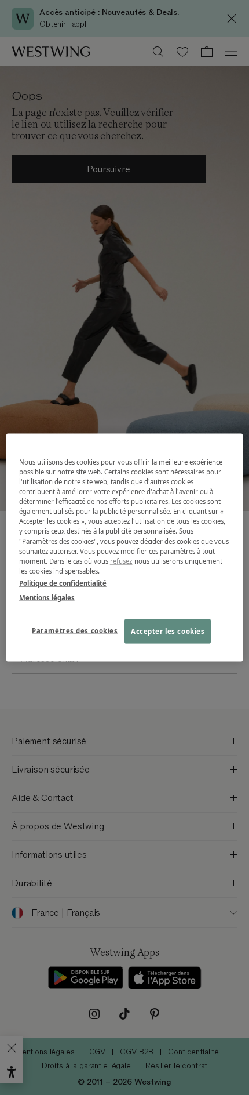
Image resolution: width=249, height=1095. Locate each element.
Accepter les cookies (167, 630)
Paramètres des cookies (75, 630)
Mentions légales (47, 597)
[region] (124, 548)
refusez (121, 560)
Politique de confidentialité (63, 582)
